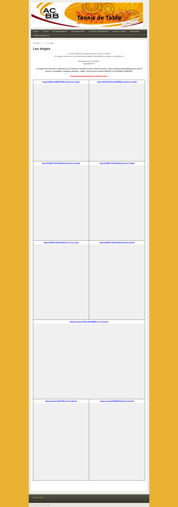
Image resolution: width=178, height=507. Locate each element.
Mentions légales (38, 497)
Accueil (44, 43)
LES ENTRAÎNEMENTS (60, 32)
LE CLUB (45, 32)
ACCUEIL (36, 32)
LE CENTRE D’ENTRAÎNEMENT (98, 32)
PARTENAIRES (134, 32)
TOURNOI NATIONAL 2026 (41, 36)
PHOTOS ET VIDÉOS (119, 32)
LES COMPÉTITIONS (77, 32)
